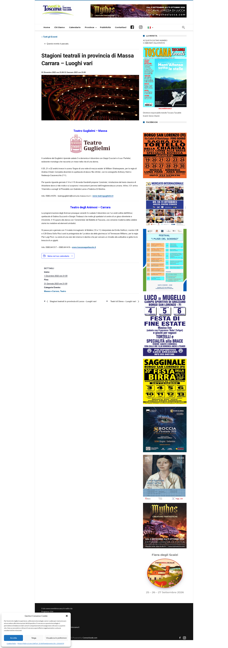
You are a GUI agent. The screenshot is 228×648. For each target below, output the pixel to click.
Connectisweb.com (90, 638)
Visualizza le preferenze (56, 638)
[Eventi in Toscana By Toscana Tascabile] (57, 4)
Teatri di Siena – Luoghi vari (123, 301)
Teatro (63, 291)
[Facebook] (180, 638)
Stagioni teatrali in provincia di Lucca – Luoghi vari (72, 301)
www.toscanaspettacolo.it (84, 247)
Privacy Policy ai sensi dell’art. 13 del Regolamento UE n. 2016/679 (41, 643)
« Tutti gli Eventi (49, 36)
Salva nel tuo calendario (58, 256)
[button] (66, 616)
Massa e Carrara (51, 291)
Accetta (13, 638)
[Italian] (150, 27)
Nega (34, 638)
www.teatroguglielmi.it (102, 195)
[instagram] (184, 638)
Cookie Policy (11, 643)
